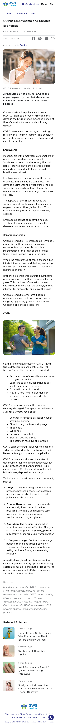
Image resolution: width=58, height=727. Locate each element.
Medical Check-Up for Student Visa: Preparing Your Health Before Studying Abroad (35, 636)
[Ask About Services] (51, 717)
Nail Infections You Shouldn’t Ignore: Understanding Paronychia (34, 670)
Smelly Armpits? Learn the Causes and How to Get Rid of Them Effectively (35, 688)
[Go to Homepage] (9, 4)
